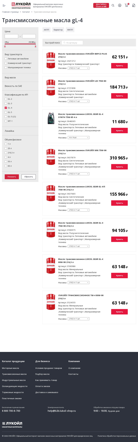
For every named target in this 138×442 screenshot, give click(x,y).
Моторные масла (10, 368)
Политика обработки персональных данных (117, 436)
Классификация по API (16, 94)
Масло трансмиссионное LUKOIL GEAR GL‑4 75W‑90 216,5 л (80, 224)
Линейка (9, 130)
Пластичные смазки (12, 398)
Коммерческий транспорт (20, 63)
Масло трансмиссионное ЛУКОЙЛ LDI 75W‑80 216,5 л (82, 82)
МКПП (70, 29)
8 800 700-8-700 (11, 410)
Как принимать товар (46, 380)
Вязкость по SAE (13, 86)
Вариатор (58, 29)
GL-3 (10, 103)
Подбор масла (42, 374)
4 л (9, 157)
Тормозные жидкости (13, 392)
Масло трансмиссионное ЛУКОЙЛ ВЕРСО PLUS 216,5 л (82, 55)
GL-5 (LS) (12, 116)
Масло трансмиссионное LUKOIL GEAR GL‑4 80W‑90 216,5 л (80, 260)
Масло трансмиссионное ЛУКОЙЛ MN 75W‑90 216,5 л (82, 152)
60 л (10, 166)
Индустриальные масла (14, 380)
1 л (9, 144)
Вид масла (10, 77)
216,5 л (11, 152)
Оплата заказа (42, 386)
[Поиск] (64, 42)
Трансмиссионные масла (14, 374)
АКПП (46, 29)
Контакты (73, 374)
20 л (10, 148)
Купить (119, 65)
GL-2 (10, 99)
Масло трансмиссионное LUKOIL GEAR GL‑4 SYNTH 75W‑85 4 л (80, 115)
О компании (74, 368)
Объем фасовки (13, 139)
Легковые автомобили (18, 58)
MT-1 (10, 121)
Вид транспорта (13, 54)
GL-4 (10, 107)
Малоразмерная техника (19, 67)
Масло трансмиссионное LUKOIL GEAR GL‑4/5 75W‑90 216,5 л (81, 188)
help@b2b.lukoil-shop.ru (62, 410)
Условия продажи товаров (48, 368)
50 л (10, 161)
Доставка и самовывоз (46, 392)
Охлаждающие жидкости (14, 386)
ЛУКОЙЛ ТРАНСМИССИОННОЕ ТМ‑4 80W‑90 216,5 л (81, 297)
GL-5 (10, 112)
